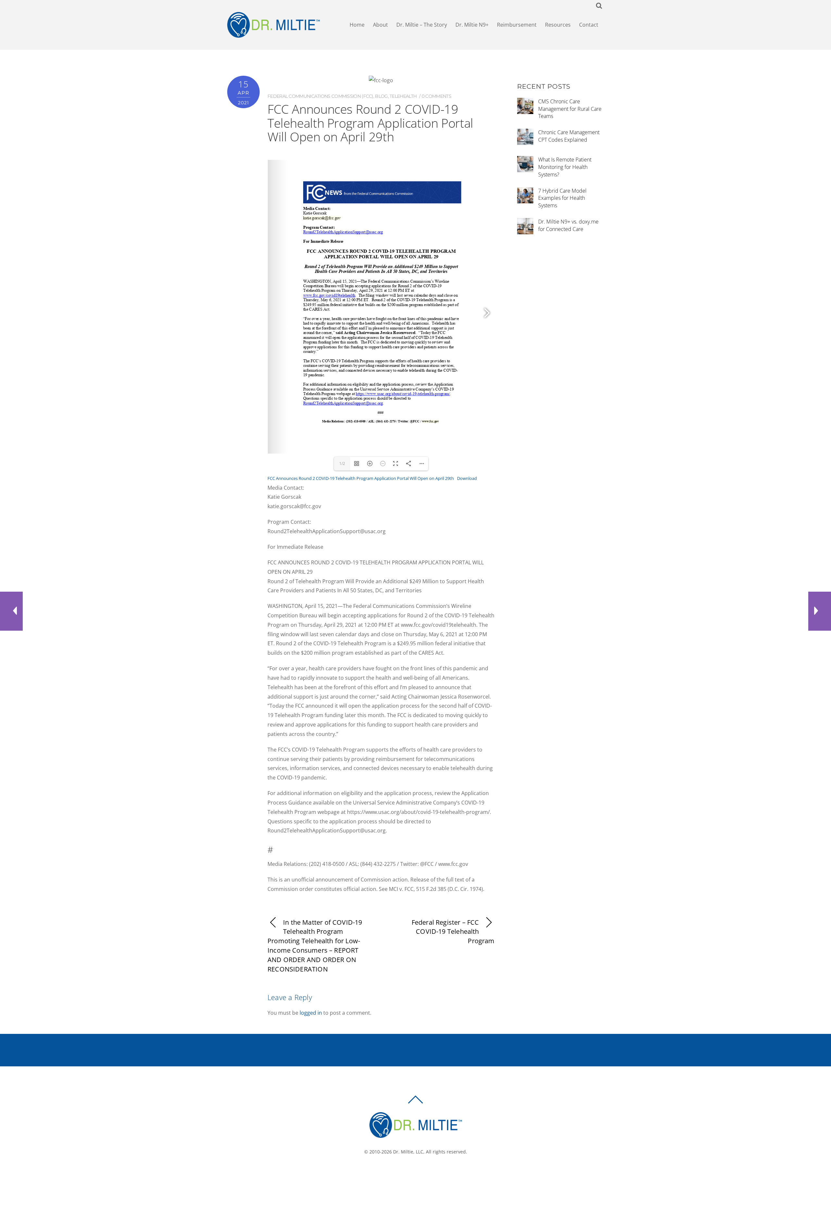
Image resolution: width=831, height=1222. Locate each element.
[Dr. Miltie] (415, 1134)
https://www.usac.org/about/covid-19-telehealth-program (402, 394)
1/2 (342, 463)
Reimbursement (517, 24)
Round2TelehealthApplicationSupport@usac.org (343, 232)
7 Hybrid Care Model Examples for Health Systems (562, 198)
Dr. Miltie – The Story (421, 24)
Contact (588, 24)
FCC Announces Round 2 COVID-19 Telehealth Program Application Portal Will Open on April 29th (360, 478)
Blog (381, 96)
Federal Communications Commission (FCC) (320, 96)
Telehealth (403, 96)
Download (467, 478)
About (380, 24)
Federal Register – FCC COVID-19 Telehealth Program (453, 931)
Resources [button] (558, 24)
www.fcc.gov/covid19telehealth (329, 295)
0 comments (436, 96)
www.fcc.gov (430, 421)
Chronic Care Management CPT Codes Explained (569, 136)
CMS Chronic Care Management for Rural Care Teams (570, 109)
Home (357, 24)
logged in (311, 1012)
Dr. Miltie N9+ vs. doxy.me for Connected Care (568, 225)
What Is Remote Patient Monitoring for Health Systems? (564, 167)
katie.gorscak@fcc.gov (322, 217)
